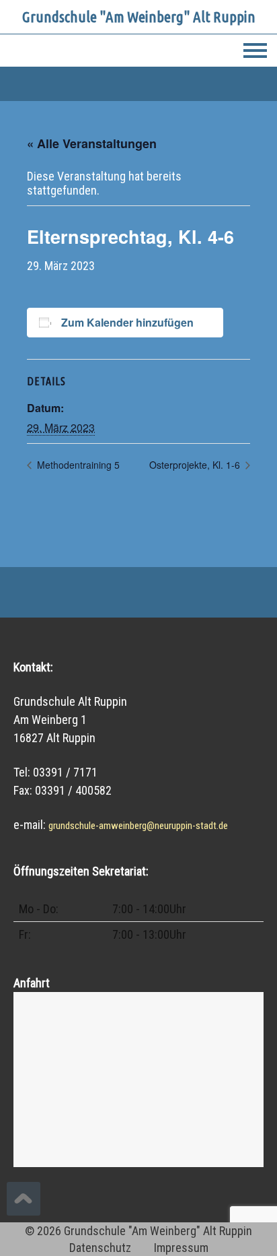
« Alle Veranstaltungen (92, 143)
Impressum (181, 1248)
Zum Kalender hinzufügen (127, 322)
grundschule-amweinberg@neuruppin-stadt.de (138, 826)
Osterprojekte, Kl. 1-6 (196, 464)
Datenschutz (100, 1248)
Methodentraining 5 (77, 464)
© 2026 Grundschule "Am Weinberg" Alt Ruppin (138, 1231)
